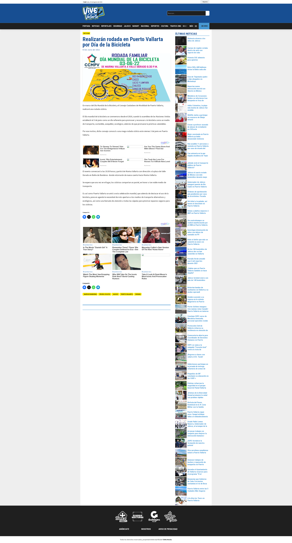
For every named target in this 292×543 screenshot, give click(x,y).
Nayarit (135, 26)
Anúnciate (124, 529)
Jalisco (127, 26)
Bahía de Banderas (90, 294)
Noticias (95, 26)
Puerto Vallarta (127, 294)
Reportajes (106, 26)
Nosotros (146, 529)
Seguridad (117, 26)
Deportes (155, 26)
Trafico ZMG (175, 26)
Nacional (145, 26)
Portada (86, 26)
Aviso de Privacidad (168, 529)
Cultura (164, 26)
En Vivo (204, 26)
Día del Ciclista (104, 294)
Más (191, 26)
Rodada (138, 294)
